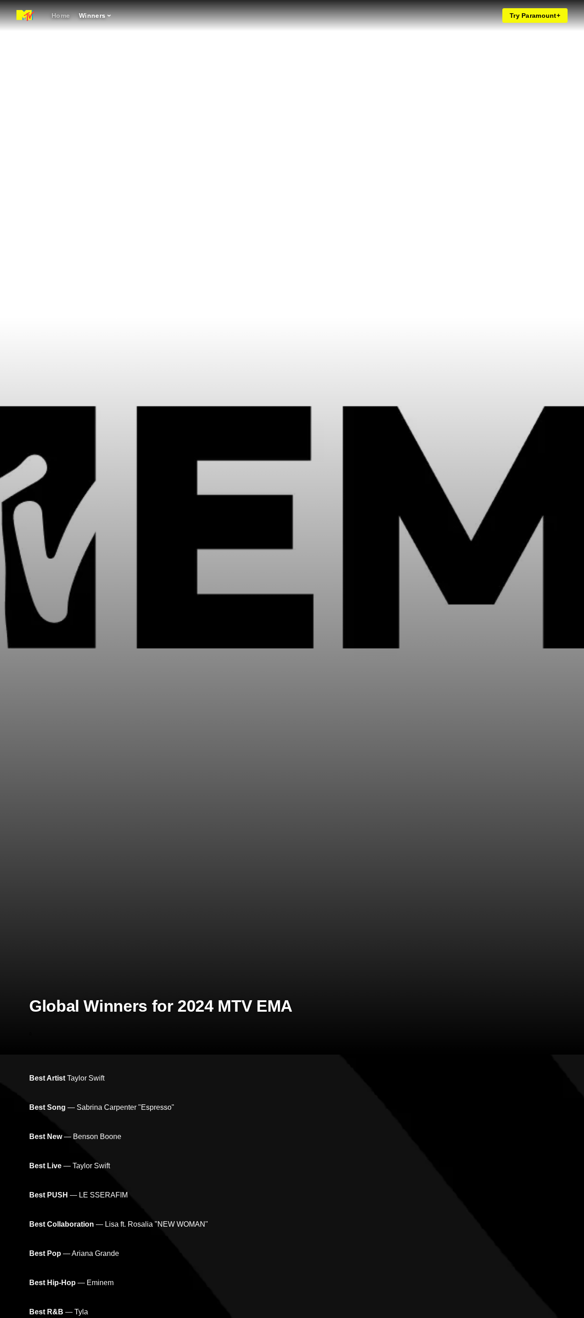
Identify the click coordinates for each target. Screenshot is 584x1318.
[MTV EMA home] (25, 15)
